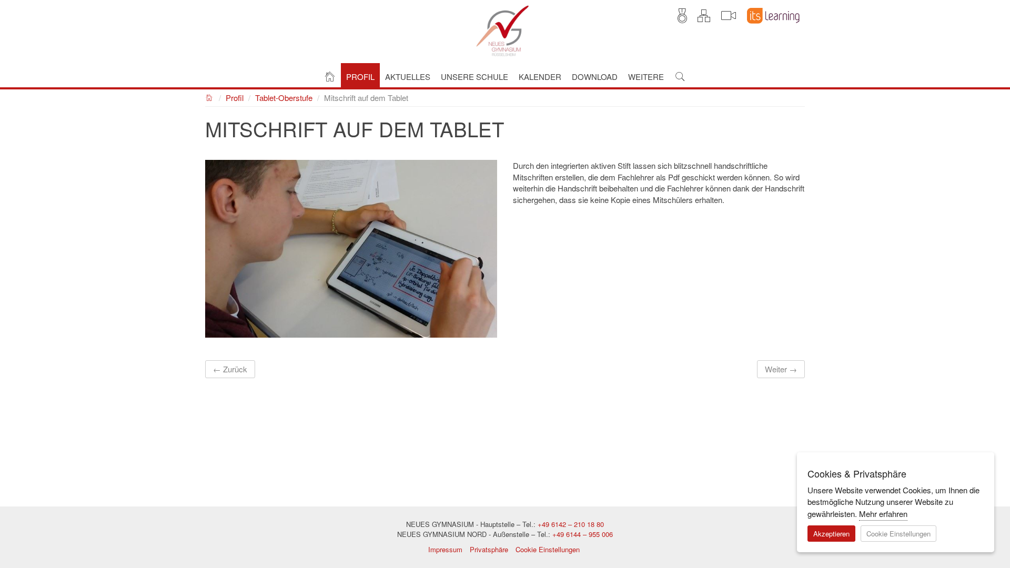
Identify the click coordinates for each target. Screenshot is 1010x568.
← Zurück (230, 368)
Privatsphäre (489, 549)
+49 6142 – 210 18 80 (571, 524)
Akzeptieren (831, 534)
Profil (235, 97)
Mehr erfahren (883, 513)
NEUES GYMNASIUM (209, 96)
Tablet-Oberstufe (283, 97)
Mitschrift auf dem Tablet (366, 97)
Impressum (445, 549)
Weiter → (781, 368)
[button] (360, 75)
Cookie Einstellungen (548, 549)
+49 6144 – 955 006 (582, 534)
